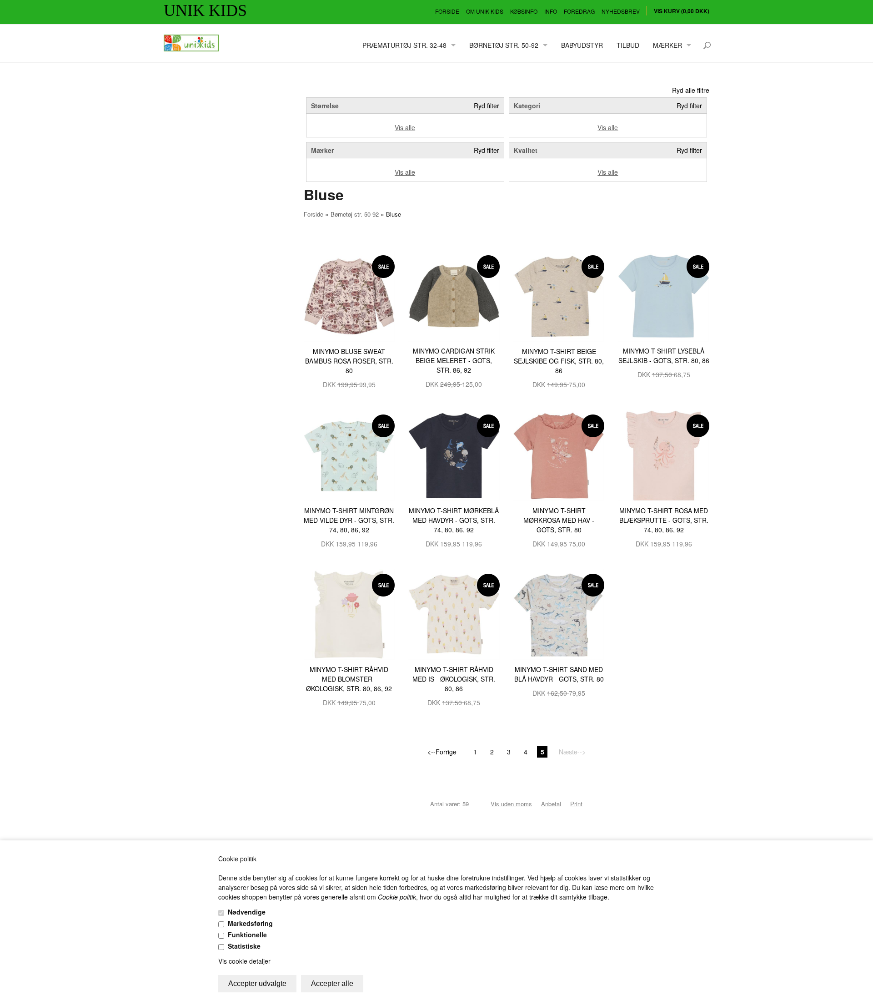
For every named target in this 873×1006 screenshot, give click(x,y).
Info (550, 11)
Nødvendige (247, 911)
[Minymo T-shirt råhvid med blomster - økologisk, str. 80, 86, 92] (349, 613)
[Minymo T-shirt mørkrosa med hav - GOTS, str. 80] (559, 454)
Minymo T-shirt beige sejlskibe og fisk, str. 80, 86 (559, 361)
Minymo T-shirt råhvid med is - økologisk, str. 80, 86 (453, 679)
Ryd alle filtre (690, 90)
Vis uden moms (511, 803)
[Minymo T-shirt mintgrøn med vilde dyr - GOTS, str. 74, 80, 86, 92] (349, 454)
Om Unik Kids (484, 11)
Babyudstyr (582, 45)
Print (576, 803)
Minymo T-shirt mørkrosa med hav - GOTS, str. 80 (558, 520)
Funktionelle (247, 934)
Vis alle (405, 127)
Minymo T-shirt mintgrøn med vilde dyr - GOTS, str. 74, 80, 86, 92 (349, 520)
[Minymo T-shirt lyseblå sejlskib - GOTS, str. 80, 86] (663, 295)
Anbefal (551, 803)
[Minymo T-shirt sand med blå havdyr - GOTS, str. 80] (559, 613)
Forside (447, 11)
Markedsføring (250, 923)
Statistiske (244, 945)
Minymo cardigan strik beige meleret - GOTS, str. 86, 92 (454, 360)
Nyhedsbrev (621, 11)
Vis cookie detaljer (244, 961)
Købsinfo (523, 11)
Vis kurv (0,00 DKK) (681, 11)
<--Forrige (442, 751)
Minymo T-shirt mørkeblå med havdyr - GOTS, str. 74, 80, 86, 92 (454, 520)
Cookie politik (397, 896)
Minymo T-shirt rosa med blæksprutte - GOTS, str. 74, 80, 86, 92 (663, 520)
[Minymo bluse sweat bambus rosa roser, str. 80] (349, 295)
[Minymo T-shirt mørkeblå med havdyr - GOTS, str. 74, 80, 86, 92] (454, 454)
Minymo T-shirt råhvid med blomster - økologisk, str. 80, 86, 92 (349, 679)
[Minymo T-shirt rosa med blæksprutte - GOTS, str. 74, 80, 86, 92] (663, 454)
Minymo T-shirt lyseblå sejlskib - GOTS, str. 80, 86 (663, 355)
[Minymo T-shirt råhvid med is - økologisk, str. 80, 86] (454, 613)
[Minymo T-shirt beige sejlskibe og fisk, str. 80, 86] (559, 295)
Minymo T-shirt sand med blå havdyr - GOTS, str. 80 (559, 674)
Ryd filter (486, 105)
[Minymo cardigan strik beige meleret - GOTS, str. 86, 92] (454, 295)
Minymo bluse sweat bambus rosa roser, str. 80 (349, 361)
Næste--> (572, 751)
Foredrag (579, 11)
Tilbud (628, 45)
